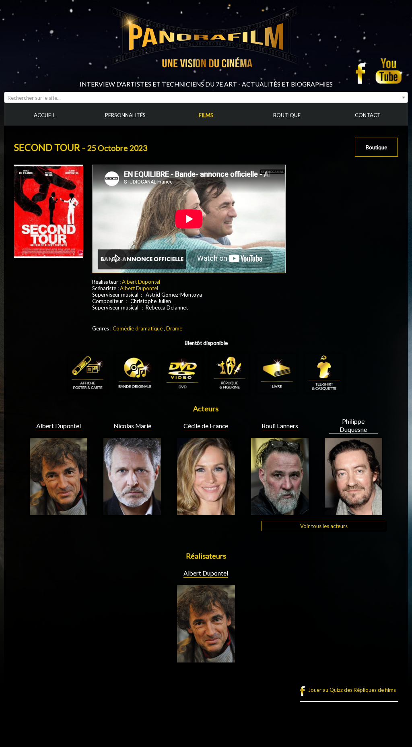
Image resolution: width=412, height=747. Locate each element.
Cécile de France (205, 425)
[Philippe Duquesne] (353, 512)
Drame (174, 328)
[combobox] (206, 97)
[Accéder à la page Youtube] (389, 71)
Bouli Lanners (280, 425)
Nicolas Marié (132, 425)
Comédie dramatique (138, 328)
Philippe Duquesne (353, 425)
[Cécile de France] (206, 512)
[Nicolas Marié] (132, 512)
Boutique (376, 147)
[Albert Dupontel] (58, 512)
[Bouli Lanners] (280, 512)
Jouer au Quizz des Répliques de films (352, 690)
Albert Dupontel (141, 282)
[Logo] (206, 77)
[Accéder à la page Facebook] (363, 71)
